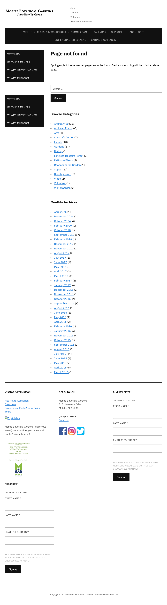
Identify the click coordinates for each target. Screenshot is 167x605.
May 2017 (60, 266)
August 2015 (61, 349)
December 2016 (64, 289)
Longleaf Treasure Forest (69, 155)
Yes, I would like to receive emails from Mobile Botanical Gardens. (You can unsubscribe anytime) (27, 557)
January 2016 (62, 331)
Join (72, 8)
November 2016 (64, 294)
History (58, 151)
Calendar (99, 32)
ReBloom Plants (63, 160)
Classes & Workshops (51, 32)
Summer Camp (79, 32)
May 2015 (60, 363)
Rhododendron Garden (67, 165)
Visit (26, 32)
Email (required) (17, 532)
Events (58, 142)
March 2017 (61, 276)
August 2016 (61, 308)
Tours (8, 411)
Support (116, 32)
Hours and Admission (81, 21)
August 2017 (61, 253)
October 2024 (62, 221)
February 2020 (63, 225)
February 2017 (63, 280)
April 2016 (60, 321)
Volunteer (75, 17)
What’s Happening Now (22, 70)
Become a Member (18, 62)
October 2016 (62, 298)
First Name (13, 498)
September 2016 (64, 303)
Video (57, 178)
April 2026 (60, 211)
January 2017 (62, 285)
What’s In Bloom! (18, 78)
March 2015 (61, 372)
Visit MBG (13, 54)
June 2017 (60, 262)
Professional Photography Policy (22, 408)
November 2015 (64, 335)
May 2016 (60, 317)
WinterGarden (62, 187)
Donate (74, 12)
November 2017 (64, 248)
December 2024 (64, 216)
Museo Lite (112, 594)
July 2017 (60, 257)
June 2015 (60, 358)
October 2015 (62, 340)
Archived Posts (63, 128)
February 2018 (63, 239)
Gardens (59, 146)
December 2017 (64, 244)
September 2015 (64, 344)
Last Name (12, 515)
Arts (56, 132)
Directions (10, 404)
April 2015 (60, 367)
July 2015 (60, 353)
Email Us (63, 420)
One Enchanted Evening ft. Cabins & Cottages (85, 39)
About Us (135, 32)
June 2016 (60, 312)
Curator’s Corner (64, 137)
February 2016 (63, 326)
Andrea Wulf (61, 123)
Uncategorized (62, 174)
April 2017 (60, 271)
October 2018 (62, 230)
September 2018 (64, 234)
